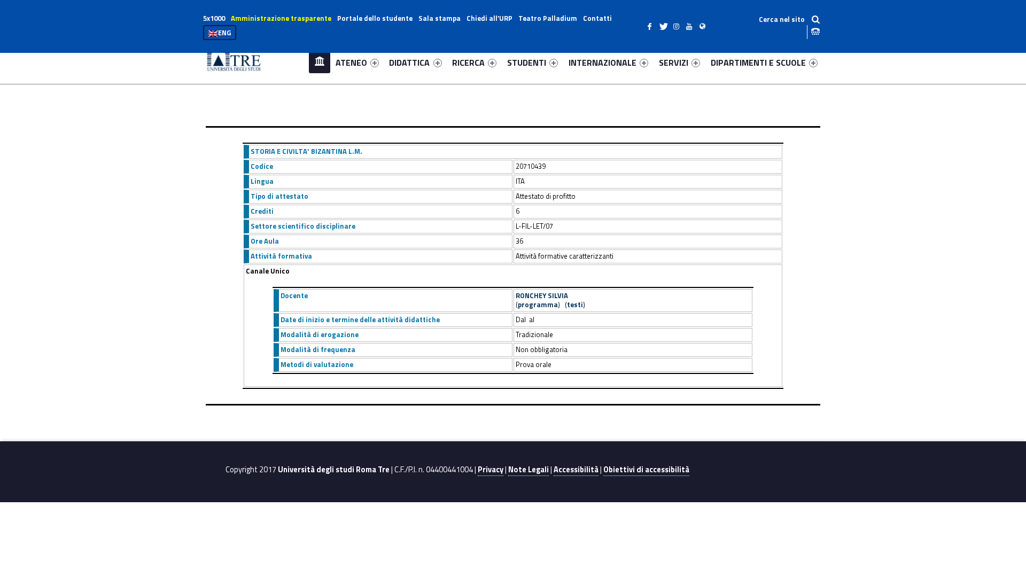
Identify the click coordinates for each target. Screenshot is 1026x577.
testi (575, 304)
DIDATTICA (409, 62)
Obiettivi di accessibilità (646, 469)
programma (538, 304)
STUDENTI (526, 62)
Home (319, 62)
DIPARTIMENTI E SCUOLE (758, 62)
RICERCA (468, 62)
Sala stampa (439, 18)
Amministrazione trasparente (281, 18)
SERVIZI (673, 62)
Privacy (490, 469)
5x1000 (214, 18)
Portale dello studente (375, 18)
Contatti (597, 18)
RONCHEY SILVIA (542, 295)
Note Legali (528, 469)
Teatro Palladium (547, 18)
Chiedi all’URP (489, 18)
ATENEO (351, 62)
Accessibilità (576, 469)
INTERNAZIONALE (602, 62)
